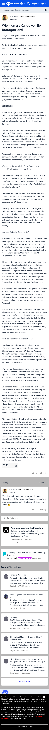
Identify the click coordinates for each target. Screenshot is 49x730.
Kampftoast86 (15, 673)
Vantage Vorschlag (18, 575)
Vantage (13, 617)
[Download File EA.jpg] (16, 465)
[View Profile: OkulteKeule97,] (6, 576)
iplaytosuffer (14, 651)
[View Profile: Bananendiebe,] (6, 618)
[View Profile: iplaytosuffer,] (6, 638)
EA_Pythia (11, 558)
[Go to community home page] (12, 4)
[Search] (28, 3)
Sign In (43, 4)
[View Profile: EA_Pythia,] (6, 596)
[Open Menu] (45, 10)
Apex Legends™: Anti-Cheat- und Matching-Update (26, 554)
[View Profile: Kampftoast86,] (6, 661)
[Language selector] (22, 3)
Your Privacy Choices (24, 726)
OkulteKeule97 (15, 586)
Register (35, 4)
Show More (26, 682)
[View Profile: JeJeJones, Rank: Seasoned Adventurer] (5, 18)
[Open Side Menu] (3, 3)
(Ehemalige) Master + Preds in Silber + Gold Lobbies (26, 638)
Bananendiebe (15, 628)
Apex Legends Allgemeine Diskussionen (17, 10)
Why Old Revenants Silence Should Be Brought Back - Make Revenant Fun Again (27, 660)
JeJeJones (13, 17)
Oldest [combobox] (42, 483)
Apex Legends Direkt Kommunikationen (26, 595)
